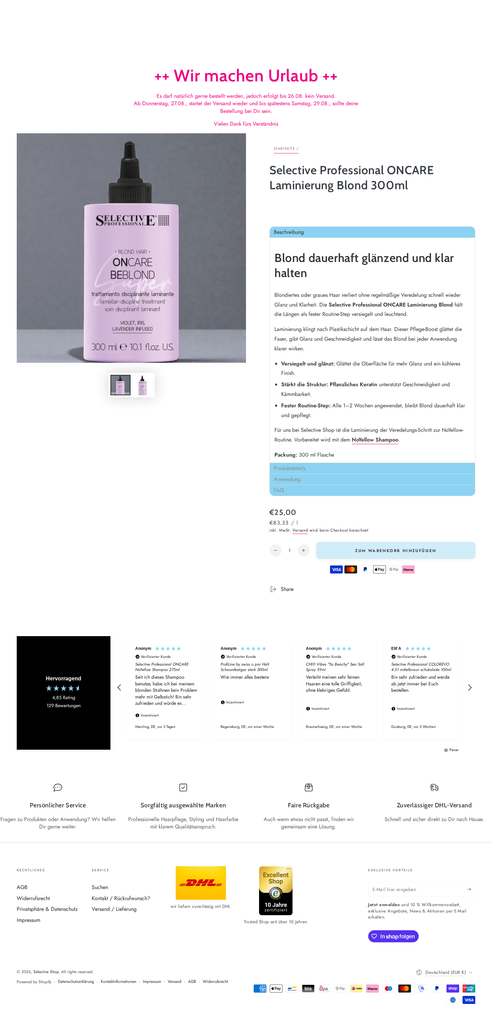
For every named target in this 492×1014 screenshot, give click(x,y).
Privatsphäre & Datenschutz (47, 909)
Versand (300, 530)
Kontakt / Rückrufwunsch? (121, 898)
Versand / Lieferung (114, 909)
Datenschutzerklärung (76, 982)
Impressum (28, 920)
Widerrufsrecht (33, 898)
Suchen (100, 887)
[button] (372, 232)
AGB (22, 887)
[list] (246, 806)
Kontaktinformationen (118, 982)
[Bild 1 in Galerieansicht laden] (120, 385)
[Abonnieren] (471, 889)
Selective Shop (46, 972)
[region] (294, 687)
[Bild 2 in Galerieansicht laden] (143, 385)
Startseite (284, 148)
